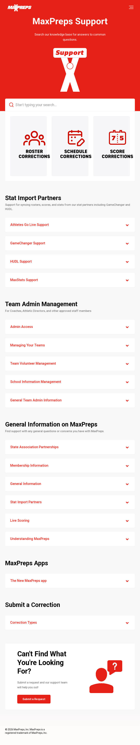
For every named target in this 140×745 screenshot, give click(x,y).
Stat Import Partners (33, 198)
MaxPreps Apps (26, 563)
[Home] (19, 7)
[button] (131, 7)
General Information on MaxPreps (51, 424)
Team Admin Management (41, 304)
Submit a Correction (32, 604)
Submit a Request (34, 699)
